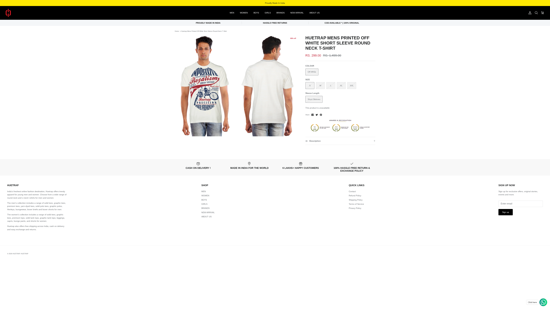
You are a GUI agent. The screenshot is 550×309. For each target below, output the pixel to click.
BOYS (256, 13)
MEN (232, 13)
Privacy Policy (355, 208)
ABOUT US (314, 13)
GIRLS (268, 13)
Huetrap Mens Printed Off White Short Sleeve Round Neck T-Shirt (204, 31)
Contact (352, 191)
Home (177, 31)
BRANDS (280, 13)
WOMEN (244, 13)
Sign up (505, 212)
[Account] (529, 13)
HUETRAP (16, 253)
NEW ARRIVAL (297, 13)
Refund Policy (355, 195)
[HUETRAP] (23, 13)
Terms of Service (356, 204)
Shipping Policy (356, 200)
